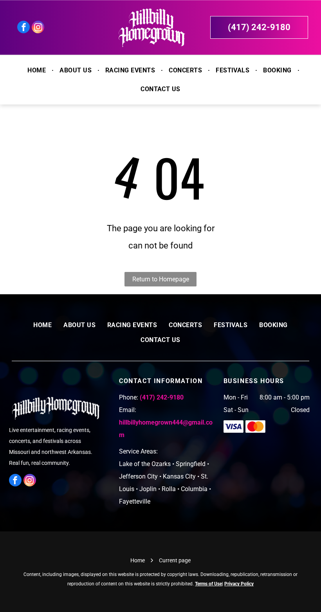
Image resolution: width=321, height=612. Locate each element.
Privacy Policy (239, 584)
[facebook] (23, 28)
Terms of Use (208, 584)
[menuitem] (38, 70)
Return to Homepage (160, 279)
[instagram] (38, 28)
